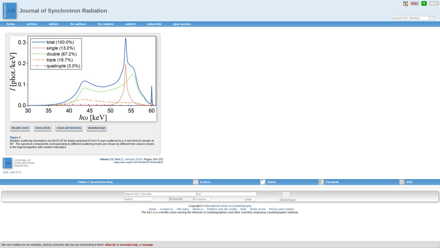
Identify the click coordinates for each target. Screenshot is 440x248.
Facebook (332, 182)
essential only (129, 244)
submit (130, 24)
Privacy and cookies (281, 209)
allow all (110, 244)
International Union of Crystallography (227, 206)
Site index (183, 209)
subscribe (154, 24)
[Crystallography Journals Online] (405, 3)
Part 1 (119, 159)
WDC (434, 3)
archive (32, 24)
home (11, 24)
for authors (79, 24)
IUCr (414, 3)
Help (243, 209)
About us (198, 209)
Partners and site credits (222, 209)
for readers (106, 24)
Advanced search (287, 200)
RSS (409, 182)
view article (42, 128)
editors (54, 24)
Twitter (271, 182)
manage (148, 244)
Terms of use (258, 209)
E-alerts (205, 182)
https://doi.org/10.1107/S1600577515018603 (138, 162)
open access (182, 24)
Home (153, 209)
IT (424, 3)
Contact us (166, 209)
